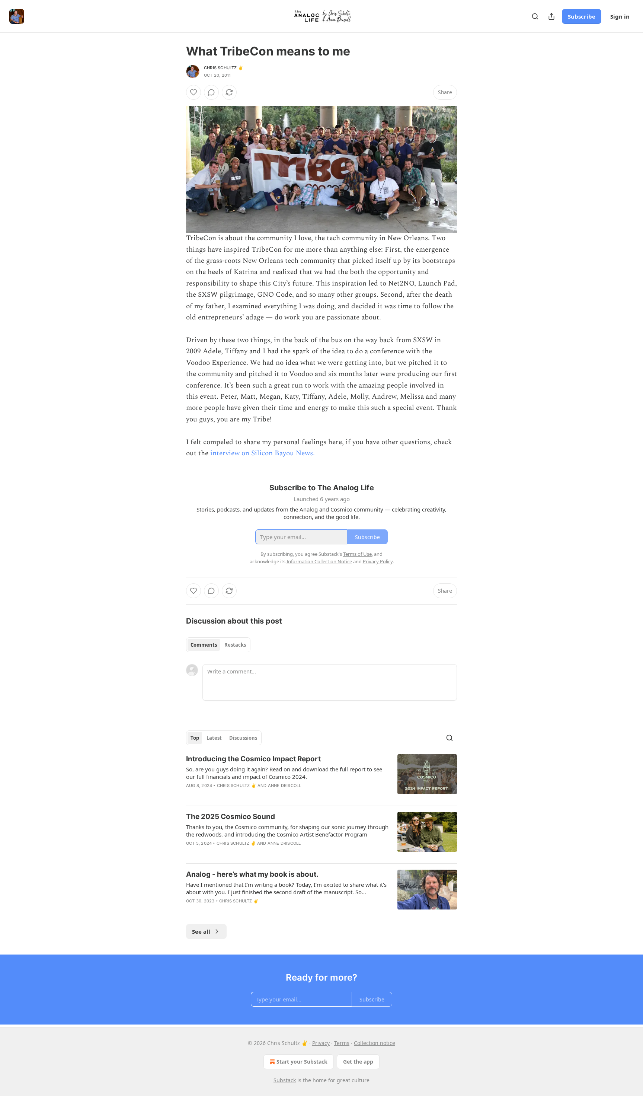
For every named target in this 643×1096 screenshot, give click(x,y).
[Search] (535, 16)
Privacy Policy (378, 561)
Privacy (321, 1042)
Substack (284, 1080)
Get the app (358, 1061)
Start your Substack (301, 1061)
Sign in (620, 16)
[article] (321, 777)
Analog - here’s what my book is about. (252, 874)
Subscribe (581, 16)
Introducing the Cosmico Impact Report (253, 759)
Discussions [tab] (243, 738)
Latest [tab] (214, 738)
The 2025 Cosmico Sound (230, 816)
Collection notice (374, 1042)
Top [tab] (195, 738)
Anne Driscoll (284, 785)
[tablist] (218, 644)
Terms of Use (357, 554)
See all (201, 931)
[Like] (193, 92)
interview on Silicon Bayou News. (262, 453)
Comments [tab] (204, 644)
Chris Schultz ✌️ (223, 67)
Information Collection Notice (319, 561)
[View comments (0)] (211, 92)
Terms (341, 1042)
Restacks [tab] (235, 644)
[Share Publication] (551, 16)
